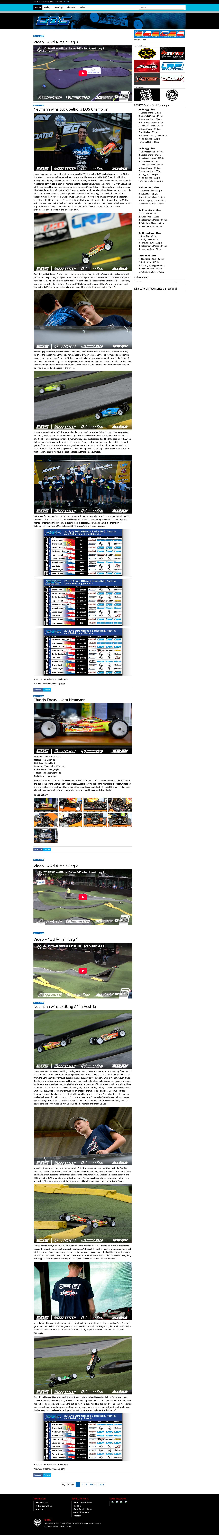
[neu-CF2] (70, 805)
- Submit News (41, 1502)
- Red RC (77, 1506)
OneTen (66, 1)
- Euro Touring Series (82, 1509)
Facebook (38, 690)
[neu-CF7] (95, 820)
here (66, 679)
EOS (46, 1)
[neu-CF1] (46, 805)
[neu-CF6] (70, 820)
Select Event (141, 277)
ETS (57, 1)
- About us (39, 1509)
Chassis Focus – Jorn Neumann (59, 700)
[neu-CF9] (46, 836)
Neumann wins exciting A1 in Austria (64, 1006)
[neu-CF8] (120, 820)
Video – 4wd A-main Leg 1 (55, 939)
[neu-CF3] (95, 805)
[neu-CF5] (46, 820)
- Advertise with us (43, 1506)
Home (38, 7)
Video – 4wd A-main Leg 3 (55, 42)
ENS (60, 1)
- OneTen (77, 1516)
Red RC (51, 1)
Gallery (47, 7)
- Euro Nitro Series (81, 1512)
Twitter (47, 690)
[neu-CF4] (120, 805)
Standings (58, 7)
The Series (71, 7)
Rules (82, 7)
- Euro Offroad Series (82, 1502)
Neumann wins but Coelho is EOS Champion (70, 109)
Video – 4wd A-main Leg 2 (55, 866)
